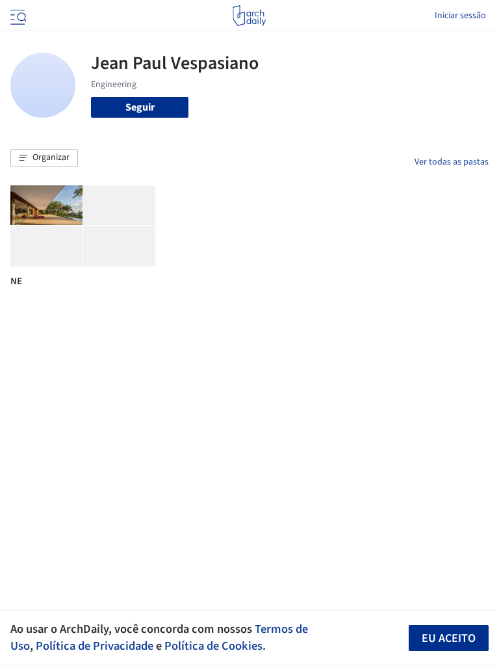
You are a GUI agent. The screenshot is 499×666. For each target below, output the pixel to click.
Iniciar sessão (460, 15)
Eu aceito (449, 638)
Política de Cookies (213, 645)
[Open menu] (17, 16)
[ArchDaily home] (249, 15)
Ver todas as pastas (452, 161)
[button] (44, 158)
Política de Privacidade (94, 645)
